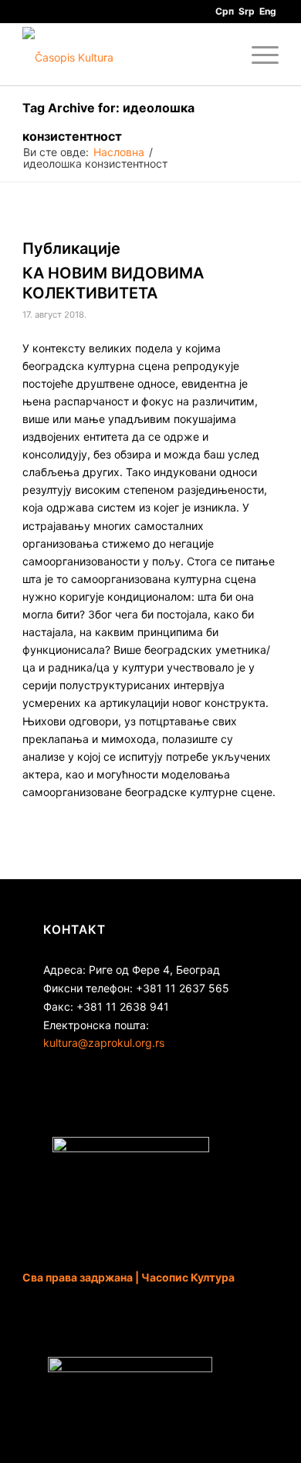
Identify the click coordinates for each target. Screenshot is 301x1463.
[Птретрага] (221, 54)
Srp (246, 11)
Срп (224, 11)
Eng (267, 11)
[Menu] (257, 54)
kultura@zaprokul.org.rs (103, 1042)
